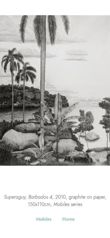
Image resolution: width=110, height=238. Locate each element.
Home (68, 219)
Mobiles (43, 219)
